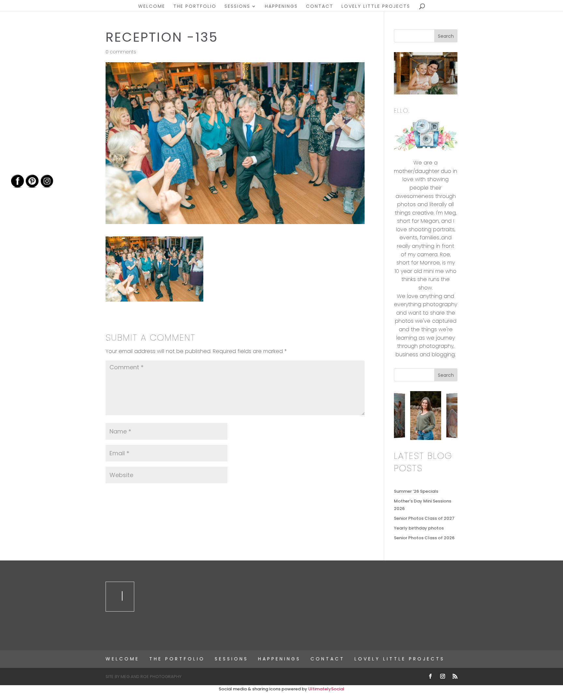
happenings (281, 6)
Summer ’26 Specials (416, 491)
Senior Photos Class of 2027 (424, 518)
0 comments (121, 52)
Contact (319, 6)
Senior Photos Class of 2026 (424, 538)
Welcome (151, 6)
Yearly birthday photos (419, 528)
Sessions (237, 6)
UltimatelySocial (326, 689)
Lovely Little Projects (375, 6)
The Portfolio (194, 6)
